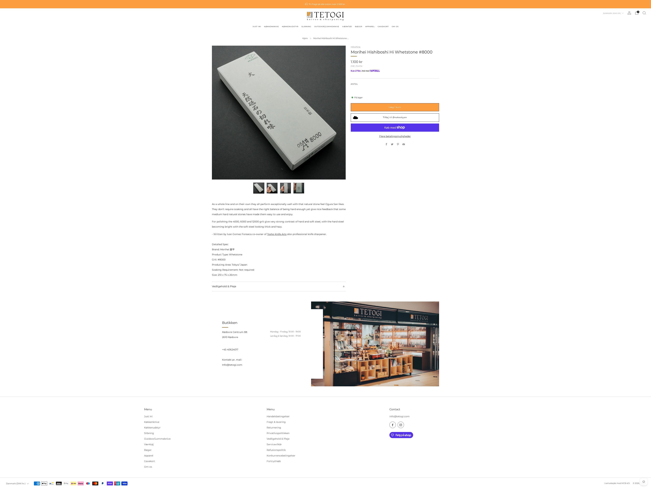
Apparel (148, 455)
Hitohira (355, 47)
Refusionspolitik (276, 450)
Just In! (148, 416)
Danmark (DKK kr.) (612, 13)
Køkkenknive (151, 422)
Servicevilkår (274, 444)
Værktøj (149, 444)
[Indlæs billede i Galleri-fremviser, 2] (272, 188)
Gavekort (149, 461)
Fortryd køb (274, 461)
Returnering (274, 427)
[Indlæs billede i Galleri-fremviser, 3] (285, 188)
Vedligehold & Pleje (278, 438)
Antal (354, 84)
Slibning (149, 433)
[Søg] (644, 13)
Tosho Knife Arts (277, 234)
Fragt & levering (276, 422)
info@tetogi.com (399, 416)
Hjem (305, 38)
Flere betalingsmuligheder (395, 136)
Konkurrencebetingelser (281, 455)
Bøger (148, 450)
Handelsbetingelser (278, 416)
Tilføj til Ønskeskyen (395, 117)
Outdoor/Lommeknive (157, 438)
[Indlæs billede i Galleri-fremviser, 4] (298, 188)
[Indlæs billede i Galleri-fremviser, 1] (258, 188)
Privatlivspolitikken (278, 433)
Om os (148, 466)
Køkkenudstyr (152, 427)
